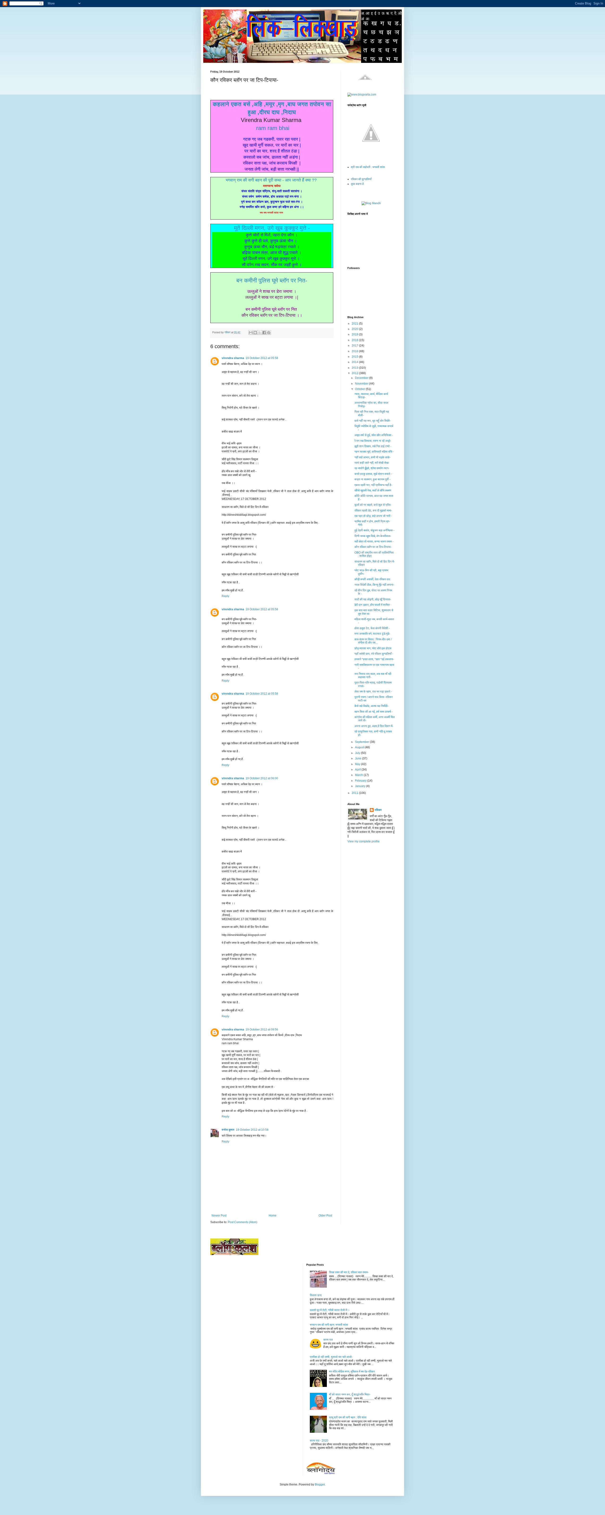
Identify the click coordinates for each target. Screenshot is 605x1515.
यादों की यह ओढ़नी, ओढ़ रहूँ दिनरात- (372, 599)
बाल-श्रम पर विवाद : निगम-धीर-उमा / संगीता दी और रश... (373, 641)
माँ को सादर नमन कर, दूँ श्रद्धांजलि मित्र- (349, 1394)
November (362, 383)
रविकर (378, 810)
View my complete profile (363, 841)
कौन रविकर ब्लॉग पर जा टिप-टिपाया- (373, 547)
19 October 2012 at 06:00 (262, 778)
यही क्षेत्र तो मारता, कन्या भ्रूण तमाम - (373, 541)
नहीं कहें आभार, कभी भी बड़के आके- (372, 457)
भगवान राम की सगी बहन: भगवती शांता (329, 1324)
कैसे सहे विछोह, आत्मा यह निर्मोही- (371, 706)
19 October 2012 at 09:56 (262, 1029)
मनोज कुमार (228, 1129)
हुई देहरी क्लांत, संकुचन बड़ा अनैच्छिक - (374, 530)
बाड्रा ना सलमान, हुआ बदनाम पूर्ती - (372, 479)
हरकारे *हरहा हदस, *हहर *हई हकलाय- (374, 659)
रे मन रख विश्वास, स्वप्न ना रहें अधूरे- (372, 440)
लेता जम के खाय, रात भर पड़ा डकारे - (373, 691)
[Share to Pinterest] (268, 332)
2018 (355, 340)
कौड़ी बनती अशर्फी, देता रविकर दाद (372, 579)
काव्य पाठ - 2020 (319, 1440)
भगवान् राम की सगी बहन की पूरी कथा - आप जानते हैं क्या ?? (272, 180)
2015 (355, 356)
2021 (355, 323)
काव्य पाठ (328, 1339)
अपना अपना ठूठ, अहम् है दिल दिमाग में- (373, 726)
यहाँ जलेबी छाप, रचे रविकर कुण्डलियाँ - (373, 653)
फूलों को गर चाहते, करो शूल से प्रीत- (372, 504)
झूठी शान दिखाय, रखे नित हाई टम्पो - (372, 446)
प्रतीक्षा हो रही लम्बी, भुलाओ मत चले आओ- (331, 1357)
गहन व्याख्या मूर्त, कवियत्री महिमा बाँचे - (374, 451)
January (360, 786)
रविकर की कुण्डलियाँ (361, 179)
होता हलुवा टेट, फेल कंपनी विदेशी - (372, 628)
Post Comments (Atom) (242, 1222)
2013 (355, 367)
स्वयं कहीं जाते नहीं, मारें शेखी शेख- (371, 462)
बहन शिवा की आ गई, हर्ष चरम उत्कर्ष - (373, 711)
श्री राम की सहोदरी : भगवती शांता (368, 167)
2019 (355, 334)
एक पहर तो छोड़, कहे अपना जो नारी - (373, 516)
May (358, 764)
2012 (355, 373)
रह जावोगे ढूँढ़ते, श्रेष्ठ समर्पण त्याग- (371, 468)
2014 (355, 362)
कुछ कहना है (357, 184)
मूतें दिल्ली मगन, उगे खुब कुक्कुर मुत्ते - (272, 228)
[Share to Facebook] (264, 332)
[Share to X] (259, 332)
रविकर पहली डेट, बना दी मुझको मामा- (373, 510)
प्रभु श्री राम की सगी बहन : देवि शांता (348, 1417)
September (362, 742)
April (358, 769)
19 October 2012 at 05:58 (262, 358)
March (359, 775)
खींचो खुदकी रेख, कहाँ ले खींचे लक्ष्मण (372, 490)
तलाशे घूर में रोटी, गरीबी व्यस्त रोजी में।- (330, 1310)
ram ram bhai (272, 128)
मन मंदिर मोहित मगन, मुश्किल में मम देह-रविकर (352, 1371)
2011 (355, 793)
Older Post (325, 1215)
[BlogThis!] (255, 332)
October (360, 389)
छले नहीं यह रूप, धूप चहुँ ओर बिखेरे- (372, 420)
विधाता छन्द (316, 1295)
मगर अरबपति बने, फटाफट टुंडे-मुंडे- (372, 633)
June (358, 758)
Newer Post (219, 1215)
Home (273, 1215)
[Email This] (250, 332)
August (360, 747)
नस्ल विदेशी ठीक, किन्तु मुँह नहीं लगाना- (374, 584)
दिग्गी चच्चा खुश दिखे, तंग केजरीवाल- (372, 536)
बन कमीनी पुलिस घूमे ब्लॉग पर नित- (271, 280)
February (361, 780)
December (362, 378)
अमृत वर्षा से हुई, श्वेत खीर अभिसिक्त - (373, 435)
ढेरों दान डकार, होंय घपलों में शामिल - (372, 604)
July (358, 753)
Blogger (320, 1484)
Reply (225, 596)
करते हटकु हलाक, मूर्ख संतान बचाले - (373, 474)
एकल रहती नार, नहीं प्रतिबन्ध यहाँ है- (373, 485)
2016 (355, 351)
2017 (355, 345)
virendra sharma (233, 358)
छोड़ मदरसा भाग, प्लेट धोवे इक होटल (372, 648)
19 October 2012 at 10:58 (252, 1129)
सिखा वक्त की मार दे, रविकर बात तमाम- (349, 1272)
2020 (355, 329)
